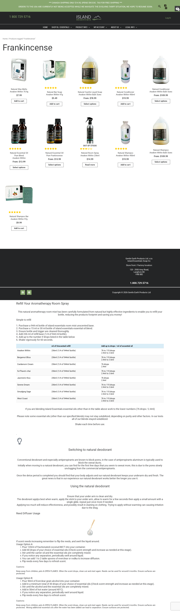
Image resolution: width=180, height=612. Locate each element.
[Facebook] (165, 5)
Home (5, 39)
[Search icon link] (159, 7)
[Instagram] (166, 8)
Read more (90, 165)
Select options (90, 104)
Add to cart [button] (19, 101)
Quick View (19, 83)
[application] (70, 27)
